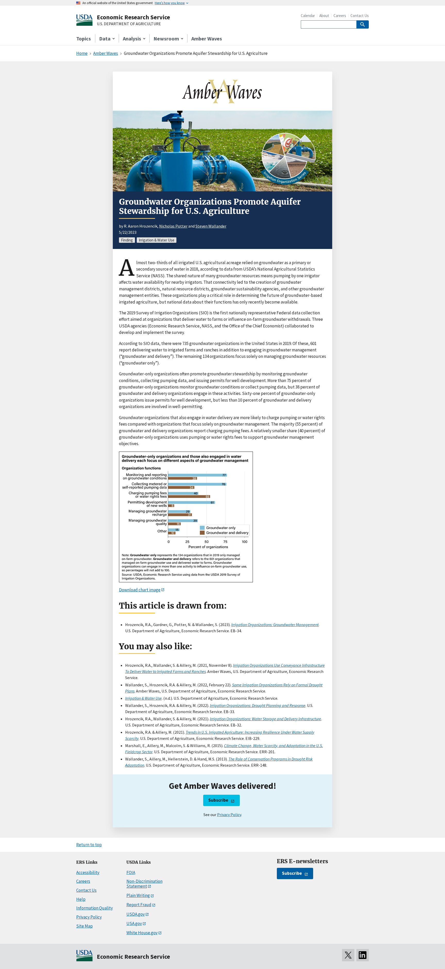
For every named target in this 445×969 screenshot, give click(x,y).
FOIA (130, 872)
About (324, 15)
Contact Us (359, 15)
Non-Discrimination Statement (144, 883)
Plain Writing (138, 895)
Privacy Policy (229, 814)
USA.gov (134, 923)
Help (80, 899)
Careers (339, 15)
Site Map (84, 926)
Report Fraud (138, 904)
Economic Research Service (133, 17)
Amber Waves (206, 38)
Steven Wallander (210, 226)
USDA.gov (135, 914)
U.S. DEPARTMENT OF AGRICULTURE (129, 24)
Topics (83, 38)
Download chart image (139, 590)
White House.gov (142, 933)
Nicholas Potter (173, 226)
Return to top (89, 844)
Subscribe (218, 800)
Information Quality (94, 908)
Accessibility (87, 872)
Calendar (308, 15)
